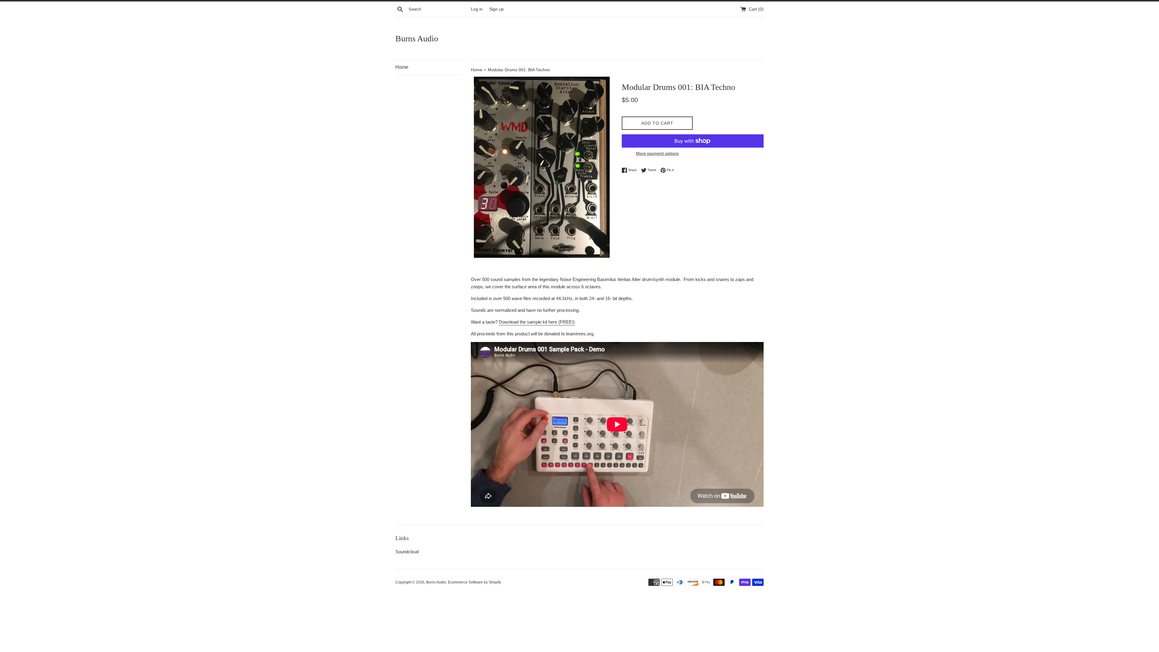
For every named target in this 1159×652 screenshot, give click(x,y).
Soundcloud (407, 551)
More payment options (657, 153)
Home (401, 67)
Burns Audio (416, 38)
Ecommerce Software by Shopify (474, 582)
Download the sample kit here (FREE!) (537, 321)
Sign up (496, 9)
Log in (477, 9)
